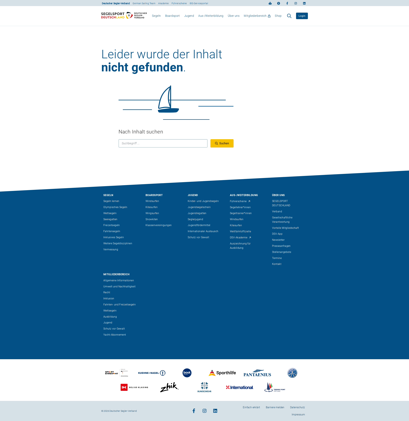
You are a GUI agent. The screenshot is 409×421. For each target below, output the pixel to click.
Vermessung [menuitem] (110, 249)
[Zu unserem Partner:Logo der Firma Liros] (292, 373)
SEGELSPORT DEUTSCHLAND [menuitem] (281, 203)
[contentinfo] (204, 296)
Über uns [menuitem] (233, 15)
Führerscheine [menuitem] (238, 201)
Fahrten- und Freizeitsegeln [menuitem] (119, 304)
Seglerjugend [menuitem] (195, 219)
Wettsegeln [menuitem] (109, 213)
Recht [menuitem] (106, 292)
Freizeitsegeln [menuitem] (111, 225)
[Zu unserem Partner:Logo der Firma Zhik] (169, 387)
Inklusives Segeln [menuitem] (113, 237)
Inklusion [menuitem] (108, 298)
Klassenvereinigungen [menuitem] (159, 225)
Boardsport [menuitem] (172, 15)
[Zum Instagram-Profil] (295, 3)
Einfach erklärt (251, 407)
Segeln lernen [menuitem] (111, 201)
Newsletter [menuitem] (278, 239)
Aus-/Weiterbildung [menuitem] (211, 15)
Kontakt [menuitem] (276, 263)
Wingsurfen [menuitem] (152, 213)
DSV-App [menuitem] (277, 233)
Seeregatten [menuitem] (110, 219)
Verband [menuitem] (277, 211)
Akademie (163, 3)
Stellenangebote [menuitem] (281, 252)
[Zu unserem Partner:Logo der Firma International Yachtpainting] (239, 387)
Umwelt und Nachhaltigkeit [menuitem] (119, 286)
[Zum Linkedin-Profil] (304, 3)
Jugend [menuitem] (189, 15)
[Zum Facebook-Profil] (287, 3)
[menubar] (217, 16)
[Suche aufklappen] (289, 16)
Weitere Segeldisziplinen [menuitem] (117, 243)
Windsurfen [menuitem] (152, 201)
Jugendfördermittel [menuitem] (199, 225)
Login (302, 15)
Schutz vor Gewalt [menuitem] (198, 237)
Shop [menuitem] (278, 15)
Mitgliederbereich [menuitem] (255, 15)
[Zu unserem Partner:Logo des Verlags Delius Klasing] (134, 387)
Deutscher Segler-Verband (116, 3)
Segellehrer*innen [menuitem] (240, 207)
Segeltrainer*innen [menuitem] (241, 213)
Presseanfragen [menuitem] (281, 245)
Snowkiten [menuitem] (152, 219)
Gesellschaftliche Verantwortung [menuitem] (282, 219)
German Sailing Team (144, 3)
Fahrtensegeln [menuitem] (111, 231)
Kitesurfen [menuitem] (152, 207)
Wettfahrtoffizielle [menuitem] (240, 231)
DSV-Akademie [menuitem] (238, 237)
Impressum (298, 414)
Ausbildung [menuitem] (110, 316)
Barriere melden (275, 407)
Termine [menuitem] (277, 258)
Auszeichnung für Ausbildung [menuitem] (240, 245)
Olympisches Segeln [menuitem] (115, 207)
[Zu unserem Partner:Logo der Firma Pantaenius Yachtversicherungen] (257, 373)
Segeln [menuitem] (156, 15)
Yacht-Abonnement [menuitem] (114, 334)
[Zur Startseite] (124, 16)
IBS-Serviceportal (199, 3)
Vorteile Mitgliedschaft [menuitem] (285, 227)
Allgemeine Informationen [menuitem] (118, 280)
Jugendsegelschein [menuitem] (199, 207)
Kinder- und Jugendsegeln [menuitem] (203, 201)
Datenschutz (297, 407)
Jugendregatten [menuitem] (197, 213)
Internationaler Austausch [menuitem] (203, 231)
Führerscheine (179, 3)
